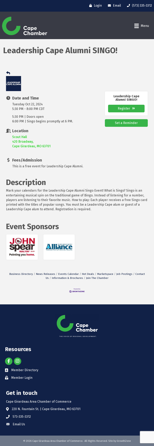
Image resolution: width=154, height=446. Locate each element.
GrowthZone (124, 440)
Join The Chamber (97, 278)
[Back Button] (8, 73)
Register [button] (124, 108)
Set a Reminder (126, 123)
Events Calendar (68, 274)
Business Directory (21, 274)
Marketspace (105, 274)
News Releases (45, 274)
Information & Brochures (67, 278)
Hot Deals (88, 274)
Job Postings (124, 274)
